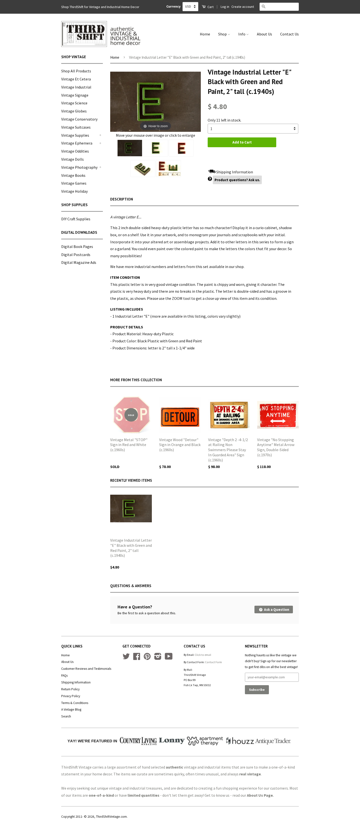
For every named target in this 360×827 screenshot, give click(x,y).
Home (205, 34)
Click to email (203, 655)
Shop (223, 34)
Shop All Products (76, 70)
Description (121, 199)
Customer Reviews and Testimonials (86, 669)
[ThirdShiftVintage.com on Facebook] (136, 658)
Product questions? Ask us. (237, 180)
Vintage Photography (79, 167)
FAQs (64, 675)
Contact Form (213, 662)
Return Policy (70, 689)
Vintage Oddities (75, 151)
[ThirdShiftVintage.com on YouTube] (169, 658)
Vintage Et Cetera (76, 79)
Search (66, 716)
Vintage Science (74, 103)
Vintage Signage (74, 95)
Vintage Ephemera (76, 143)
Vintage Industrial (76, 87)
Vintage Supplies (75, 135)
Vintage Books (73, 175)
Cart (210, 7)
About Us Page (260, 795)
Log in (225, 6)
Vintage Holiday (74, 191)
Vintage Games (73, 183)
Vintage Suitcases (76, 127)
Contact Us (289, 34)
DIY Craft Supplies (75, 218)
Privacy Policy (70, 696)
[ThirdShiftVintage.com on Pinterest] (147, 658)
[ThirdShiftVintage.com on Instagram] (158, 658)
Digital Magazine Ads (78, 262)
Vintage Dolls (72, 159)
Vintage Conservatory (79, 119)
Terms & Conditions (74, 703)
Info (242, 34)
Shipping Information (76, 682)
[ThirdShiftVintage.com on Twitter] (126, 658)
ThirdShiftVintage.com (111, 817)
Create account (242, 6)
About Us (264, 34)
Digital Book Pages (77, 246)
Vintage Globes (74, 111)
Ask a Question (276, 609)
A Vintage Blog (71, 709)
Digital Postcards (75, 254)
